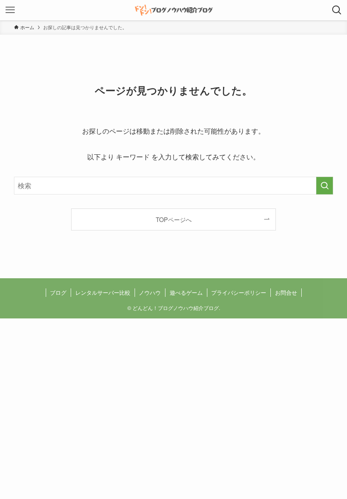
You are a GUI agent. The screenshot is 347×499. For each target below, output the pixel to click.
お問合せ (286, 292)
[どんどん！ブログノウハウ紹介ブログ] (173, 10)
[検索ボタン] (337, 10)
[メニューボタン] (10, 10)
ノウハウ (150, 292)
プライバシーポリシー (238, 292)
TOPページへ (174, 219)
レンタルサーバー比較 (102, 292)
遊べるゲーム (186, 292)
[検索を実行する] (324, 186)
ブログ (58, 292)
